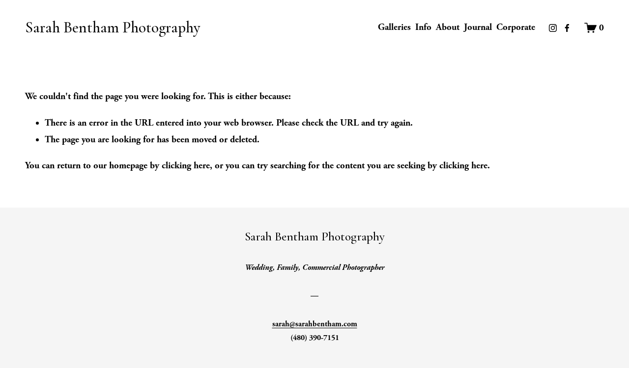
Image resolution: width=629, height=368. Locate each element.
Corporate (515, 27)
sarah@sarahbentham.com (314, 324)
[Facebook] (567, 28)
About (447, 27)
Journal (478, 27)
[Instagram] (553, 28)
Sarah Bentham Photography (112, 27)
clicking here (186, 165)
